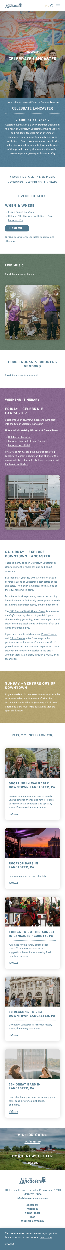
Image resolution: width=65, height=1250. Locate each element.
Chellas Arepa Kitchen (16, 464)
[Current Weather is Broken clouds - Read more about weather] (46, 5)
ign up (32, 1163)
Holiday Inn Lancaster (20, 437)
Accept (9, 1244)
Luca (40, 460)
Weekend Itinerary (42, 182)
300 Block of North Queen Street (27, 611)
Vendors (16, 182)
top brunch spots (24, 590)
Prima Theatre (49, 634)
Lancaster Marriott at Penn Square (27, 441)
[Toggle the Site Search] (51, 6)
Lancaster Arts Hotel (19, 445)
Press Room (32, 1213)
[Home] (15, 5)
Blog (32, 1217)
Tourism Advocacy (32, 1221)
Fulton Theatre (17, 638)
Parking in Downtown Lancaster (22, 237)
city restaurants (24, 460)
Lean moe (46, 1237)
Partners (32, 1209)
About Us (32, 1205)
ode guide (33, 1141)
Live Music (47, 177)
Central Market (13, 601)
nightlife (30, 456)
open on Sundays (14, 711)
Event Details (23, 177)
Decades (49, 460)
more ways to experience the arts (33, 651)
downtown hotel (31, 420)
